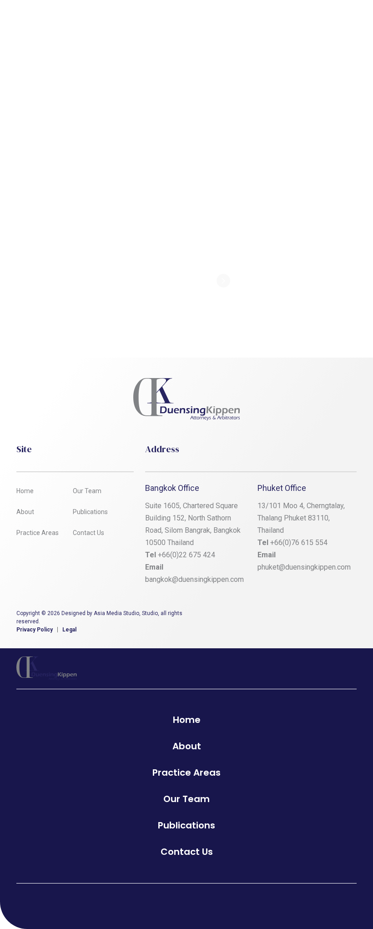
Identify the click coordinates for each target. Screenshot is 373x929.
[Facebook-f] (273, 616)
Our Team (87, 491)
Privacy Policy (34, 629)
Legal (69, 629)
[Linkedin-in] (298, 616)
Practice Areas (37, 532)
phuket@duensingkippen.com (304, 567)
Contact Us (88, 532)
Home (25, 491)
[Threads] (199, 901)
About (25, 511)
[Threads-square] (324, 616)
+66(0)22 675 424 (186, 554)
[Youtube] (349, 616)
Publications (90, 511)
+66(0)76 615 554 (299, 542)
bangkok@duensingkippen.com (194, 579)
